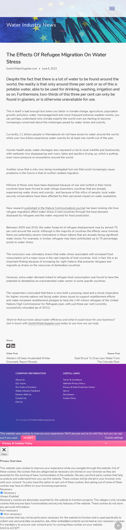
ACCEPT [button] (28, 438)
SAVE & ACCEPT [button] (10, 528)
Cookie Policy (69, 398)
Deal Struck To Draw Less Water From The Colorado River (97, 360)
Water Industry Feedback (28, 390)
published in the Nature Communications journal (54, 208)
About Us (20, 379)
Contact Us (21, 398)
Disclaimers (68, 394)
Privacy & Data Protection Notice (79, 387)
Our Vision (21, 383)
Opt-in (66, 390)
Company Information (31, 373)
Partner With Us (23, 394)
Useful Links (71, 373)
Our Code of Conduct (26, 387)
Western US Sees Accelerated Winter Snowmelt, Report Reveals (28, 360)
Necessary (10, 493)
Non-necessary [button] (9, 510)
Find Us (19, 401)
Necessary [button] (6, 489)
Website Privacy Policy (74, 383)
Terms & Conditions (72, 379)
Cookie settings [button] (114, 437)
